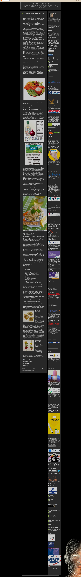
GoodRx (50, 62)
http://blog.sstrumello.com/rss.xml (53, 35)
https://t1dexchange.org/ (52, 127)
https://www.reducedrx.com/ (52, 305)
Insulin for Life (51, 524)
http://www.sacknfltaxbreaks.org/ (35, 42)
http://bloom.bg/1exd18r (28, 112)
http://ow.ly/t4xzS (35, 54)
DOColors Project (52, 512)
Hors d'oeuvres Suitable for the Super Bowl (33, 13)
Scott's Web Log (40, 4)
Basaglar (49, 339)
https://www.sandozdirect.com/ (53, 348)
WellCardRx (51, 76)
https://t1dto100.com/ (56, 406)
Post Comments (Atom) (30, 370)
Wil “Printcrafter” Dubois (56, 481)
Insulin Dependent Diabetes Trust (54, 520)
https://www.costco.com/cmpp (53, 121)
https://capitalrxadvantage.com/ (53, 89)
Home (34, 368)
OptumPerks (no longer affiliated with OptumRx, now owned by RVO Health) (54, 73)
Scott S (56, 13)
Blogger (59, 573)
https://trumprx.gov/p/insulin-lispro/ (53, 108)
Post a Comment (25, 365)
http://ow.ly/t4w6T (27, 39)
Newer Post (23, 368)
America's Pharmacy (52, 69)
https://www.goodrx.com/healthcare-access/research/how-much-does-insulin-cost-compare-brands (54, 441)
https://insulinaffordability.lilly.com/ (53, 236)
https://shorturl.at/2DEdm (52, 344)
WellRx (50, 67)
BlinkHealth (51, 66)
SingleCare (51, 61)
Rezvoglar (54, 339)
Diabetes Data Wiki (52, 515)
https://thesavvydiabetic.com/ (53, 396)
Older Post (43, 368)
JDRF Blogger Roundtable (53, 521)
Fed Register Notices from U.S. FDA (54, 566)
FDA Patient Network (52, 516)
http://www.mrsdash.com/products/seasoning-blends (33, 327)
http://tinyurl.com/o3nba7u (29, 306)
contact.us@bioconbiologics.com (54, 262)
